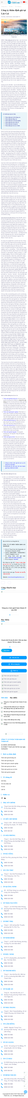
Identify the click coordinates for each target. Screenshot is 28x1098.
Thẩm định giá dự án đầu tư (12, 122)
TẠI (14, 559)
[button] (2, 2)
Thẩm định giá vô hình (9, 437)
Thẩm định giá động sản (11, 119)
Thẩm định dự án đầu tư (9, 425)
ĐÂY (17, 559)
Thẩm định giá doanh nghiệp (10, 412)
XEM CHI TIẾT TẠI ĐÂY (15, 557)
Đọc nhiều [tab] (13, 698)
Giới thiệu (3, 781)
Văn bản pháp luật (6, 783)
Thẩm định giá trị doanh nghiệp (13, 120)
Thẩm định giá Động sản (9, 420)
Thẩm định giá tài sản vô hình (12, 125)
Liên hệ (3, 789)
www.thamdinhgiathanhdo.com (16, 577)
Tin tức (3, 786)
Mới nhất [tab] (4, 698)
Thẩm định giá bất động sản (10, 398)
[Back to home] (14, 2)
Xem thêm (6, 650)
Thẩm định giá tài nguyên (11, 124)
